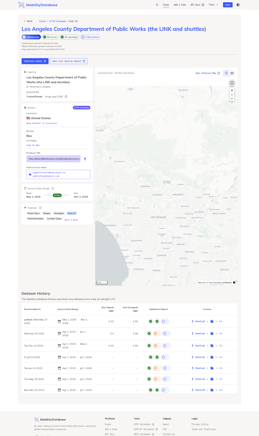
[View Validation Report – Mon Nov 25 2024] (212, 390)
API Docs (195, 4)
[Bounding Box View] (232, 73)
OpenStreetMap (215, 282)
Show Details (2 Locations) (42, 123)
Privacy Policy (200, 424)
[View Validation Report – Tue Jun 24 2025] (212, 368)
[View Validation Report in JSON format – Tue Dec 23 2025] (221, 346)
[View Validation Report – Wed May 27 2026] (212, 321)
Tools (212, 4)
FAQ (164, 429)
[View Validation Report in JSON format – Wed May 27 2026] (221, 321)
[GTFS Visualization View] (226, 73)
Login (228, 4)
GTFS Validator (142, 424)
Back (30, 21)
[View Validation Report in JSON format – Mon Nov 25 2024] (221, 390)
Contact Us (169, 434)
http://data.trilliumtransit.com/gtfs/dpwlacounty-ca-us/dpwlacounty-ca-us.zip (54, 158)
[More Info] (40, 208)
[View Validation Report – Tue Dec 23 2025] (212, 346)
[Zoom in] (232, 90)
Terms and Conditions (204, 429)
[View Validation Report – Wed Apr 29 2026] (212, 333)
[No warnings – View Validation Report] (157, 321)
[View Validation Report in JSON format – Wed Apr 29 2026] (221, 333)
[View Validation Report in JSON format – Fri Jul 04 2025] (221, 357)
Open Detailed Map (206, 73)
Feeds (166, 4)
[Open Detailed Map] (232, 83)
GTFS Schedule (57, 21)
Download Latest (33, 61)
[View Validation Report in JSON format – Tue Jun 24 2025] (221, 368)
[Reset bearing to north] (232, 99)
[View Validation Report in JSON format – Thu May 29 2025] (221, 379)
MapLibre (202, 282)
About (166, 424)
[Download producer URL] (85, 159)
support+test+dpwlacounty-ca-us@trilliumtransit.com (49, 174)
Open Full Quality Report (66, 61)
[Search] (157, 5)
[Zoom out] (232, 94)
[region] (166, 181)
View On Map (33, 145)
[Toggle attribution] (234, 282)
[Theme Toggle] (238, 5)
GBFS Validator (142, 434)
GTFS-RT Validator (144, 429)
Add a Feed (180, 4)
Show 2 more (71, 220)
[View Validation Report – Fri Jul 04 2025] (212, 357)
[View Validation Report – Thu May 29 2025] (212, 379)
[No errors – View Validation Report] (150, 321)
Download (200, 321)
